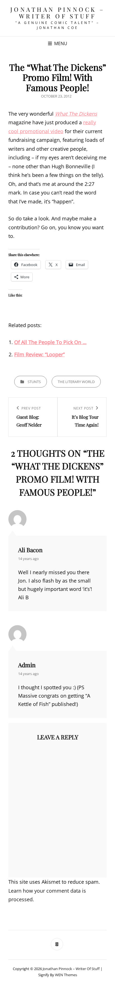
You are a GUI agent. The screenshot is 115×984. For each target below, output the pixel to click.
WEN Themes (66, 974)
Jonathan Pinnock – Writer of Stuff (57, 12)
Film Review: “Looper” (39, 354)
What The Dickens (76, 113)
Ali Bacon (30, 550)
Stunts (34, 381)
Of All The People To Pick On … (50, 342)
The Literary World (76, 381)
